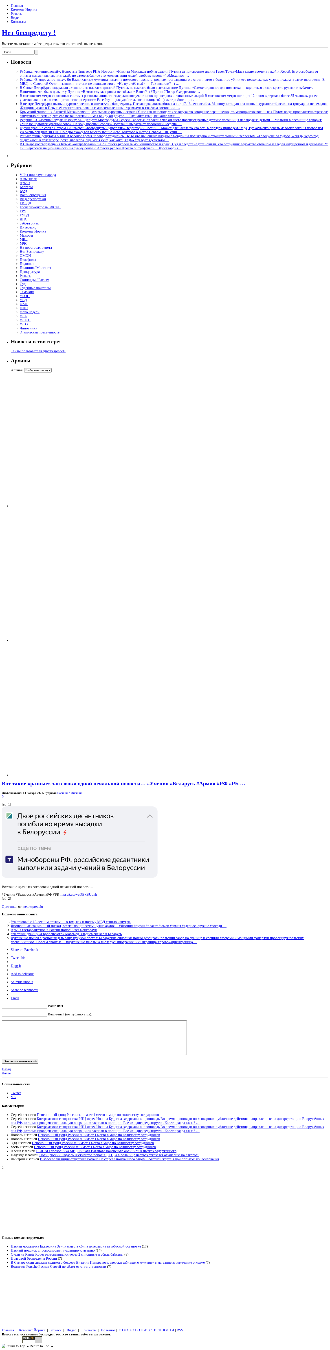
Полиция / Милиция (35, 268)
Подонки (27, 264)
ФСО (24, 324)
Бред (23, 191)
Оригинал (10, 906)
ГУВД (24, 215)
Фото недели (30, 312)
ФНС (24, 308)
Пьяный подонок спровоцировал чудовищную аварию (53, 1250)
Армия (25, 183)
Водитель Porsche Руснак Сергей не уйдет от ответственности (58, 1266)
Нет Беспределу (32, 251)
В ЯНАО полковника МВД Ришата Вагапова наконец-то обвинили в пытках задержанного (106, 1151)
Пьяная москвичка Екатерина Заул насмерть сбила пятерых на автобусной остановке (76, 1246)
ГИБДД (25, 203)
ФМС (24, 304)
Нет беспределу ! (29, 32)
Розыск (16, 13)
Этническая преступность (39, 332)
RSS (180, 1330)
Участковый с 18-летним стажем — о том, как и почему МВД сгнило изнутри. (71, 922)
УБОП (25, 296)
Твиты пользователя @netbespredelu (38, 351)
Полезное (108, 1330)
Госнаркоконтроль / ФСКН (40, 207)
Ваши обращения (33, 195)
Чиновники (28, 328)
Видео (15, 18)
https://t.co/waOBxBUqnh (78, 894)
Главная (17, 5)
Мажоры (26, 235)
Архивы (17, 370)
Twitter (16, 1093)
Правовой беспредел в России (34, 1258)
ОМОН (25, 255)
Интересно (28, 227)
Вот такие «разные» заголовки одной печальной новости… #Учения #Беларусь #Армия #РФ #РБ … (123, 783)
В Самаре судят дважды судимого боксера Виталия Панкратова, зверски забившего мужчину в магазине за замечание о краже (108, 1262)
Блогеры (26, 187)
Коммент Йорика (24, 9)
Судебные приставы (35, 288)
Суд (23, 284)
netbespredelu (33, 906)
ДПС (23, 219)
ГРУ (23, 211)
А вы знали (28, 179)
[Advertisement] (39, 439)
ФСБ (23, 316)
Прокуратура (30, 272)
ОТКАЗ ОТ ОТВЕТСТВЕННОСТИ (147, 1330)
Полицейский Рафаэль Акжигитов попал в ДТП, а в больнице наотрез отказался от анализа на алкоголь (119, 1155)
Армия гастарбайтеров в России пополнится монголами (54, 930)
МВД (24, 239)
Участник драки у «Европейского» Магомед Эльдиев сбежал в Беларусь (66, 934)
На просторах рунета (36, 247)
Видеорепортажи (33, 199)
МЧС (24, 243)
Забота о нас (29, 223)
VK (13, 1097)
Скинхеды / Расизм (34, 280)
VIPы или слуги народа (38, 175)
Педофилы (28, 259)
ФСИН (25, 320)
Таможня (27, 292)
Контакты (18, 22)
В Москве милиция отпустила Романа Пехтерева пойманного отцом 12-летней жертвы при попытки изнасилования (129, 1159)
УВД (23, 300)
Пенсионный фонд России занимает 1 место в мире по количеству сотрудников (98, 1115)
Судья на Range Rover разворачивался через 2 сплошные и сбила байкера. (67, 1254)
